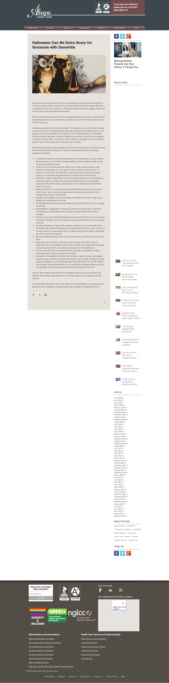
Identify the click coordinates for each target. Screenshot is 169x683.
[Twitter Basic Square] (122, 36)
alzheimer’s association (89, 651)
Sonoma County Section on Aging (93, 647)
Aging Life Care (86, 658)
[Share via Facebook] (33, 295)
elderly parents (120, 533)
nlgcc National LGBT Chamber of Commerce (45, 643)
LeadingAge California (89, 643)
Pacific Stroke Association (90, 655)
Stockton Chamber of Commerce (40, 658)
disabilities (137, 529)
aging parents (119, 526)
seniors (127, 537)
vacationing (132, 540)
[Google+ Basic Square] (128, 36)
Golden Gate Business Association (41, 639)
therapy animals (120, 540)
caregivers (131, 526)
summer (135, 537)
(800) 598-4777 (121, 10)
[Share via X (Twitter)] (39, 295)
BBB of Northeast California (39, 662)
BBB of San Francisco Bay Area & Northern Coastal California (51, 666)
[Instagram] (121, 590)
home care (131, 533)
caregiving (118, 529)
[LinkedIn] (110, 590)
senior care (118, 537)
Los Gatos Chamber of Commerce (41, 655)
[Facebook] (100, 590)
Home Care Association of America (93, 639)
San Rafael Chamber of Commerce (41, 647)
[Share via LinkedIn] (45, 295)
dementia (127, 529)
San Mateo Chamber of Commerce (41, 651)
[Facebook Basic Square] (116, 36)
